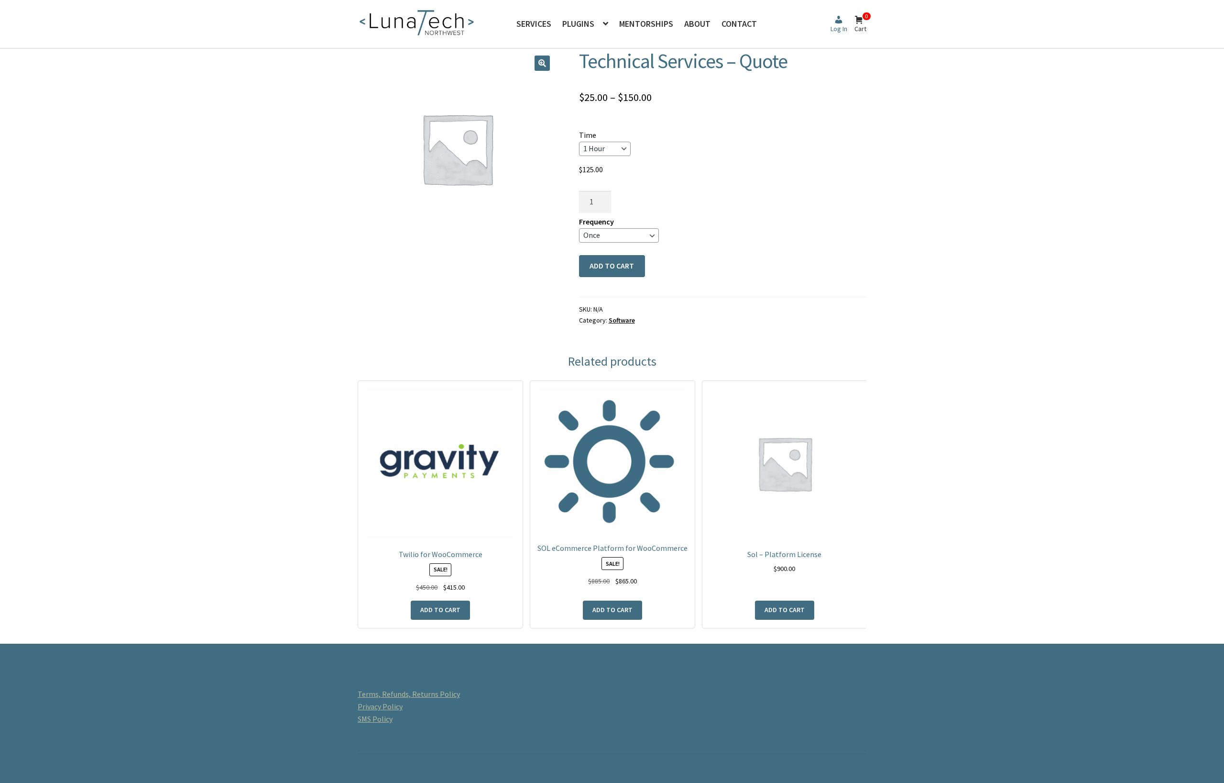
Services (533, 23)
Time (587, 135)
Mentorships (646, 23)
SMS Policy (375, 719)
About (697, 23)
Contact (739, 23)
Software (622, 320)
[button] (542, 63)
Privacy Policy (380, 706)
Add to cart (612, 265)
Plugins (578, 23)
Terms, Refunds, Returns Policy (409, 694)
